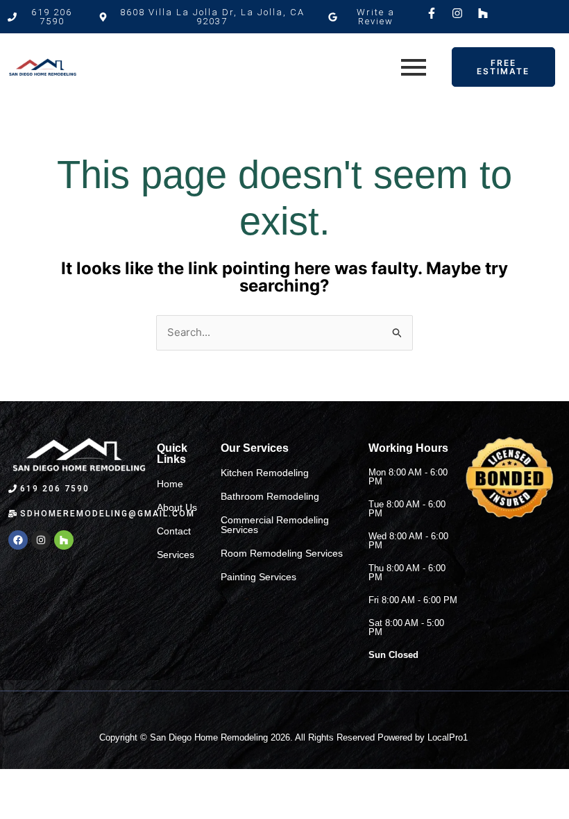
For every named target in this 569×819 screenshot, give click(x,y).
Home (170, 483)
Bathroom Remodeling (270, 496)
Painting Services (258, 576)
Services (175, 554)
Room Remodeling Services (282, 553)
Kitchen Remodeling (265, 472)
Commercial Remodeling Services (275, 524)
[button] (206, 16)
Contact (174, 531)
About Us (177, 507)
